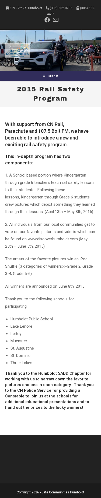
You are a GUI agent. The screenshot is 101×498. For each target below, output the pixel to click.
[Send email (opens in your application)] (54, 20)
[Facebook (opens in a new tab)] (47, 20)
